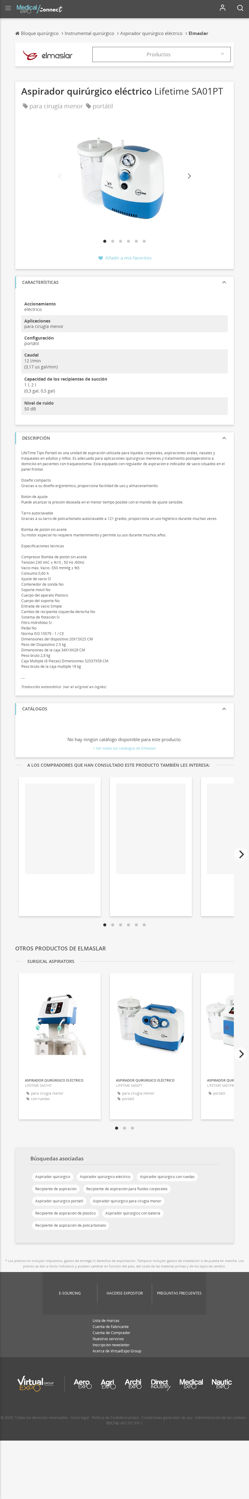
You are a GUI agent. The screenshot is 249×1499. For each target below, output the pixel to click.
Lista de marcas (106, 1320)
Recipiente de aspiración (56, 1188)
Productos (159, 54)
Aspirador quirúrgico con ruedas (167, 1176)
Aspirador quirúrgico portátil (59, 1201)
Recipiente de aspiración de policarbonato (70, 1225)
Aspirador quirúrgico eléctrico (105, 1176)
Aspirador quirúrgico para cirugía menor (127, 1201)
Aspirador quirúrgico (52, 1176)
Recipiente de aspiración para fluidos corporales (127, 1188)
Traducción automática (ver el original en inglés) (63, 686)
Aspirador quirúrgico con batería (132, 1213)
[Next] (188, 176)
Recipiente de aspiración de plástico (65, 1213)
